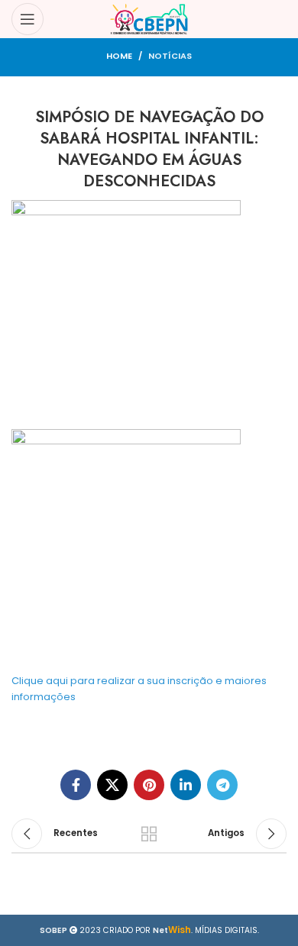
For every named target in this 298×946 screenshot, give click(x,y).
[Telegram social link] (222, 785)
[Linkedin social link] (185, 785)
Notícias (170, 56)
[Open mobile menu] (27, 19)
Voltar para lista (149, 833)
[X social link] (112, 785)
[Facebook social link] (75, 785)
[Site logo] (149, 18)
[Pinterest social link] (149, 785)
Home (119, 56)
